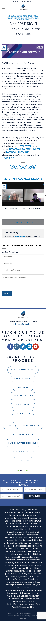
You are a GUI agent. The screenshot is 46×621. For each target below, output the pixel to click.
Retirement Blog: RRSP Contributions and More (23, 17)
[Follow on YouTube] (35, 346)
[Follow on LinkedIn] (29, 346)
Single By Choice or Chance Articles (28, 19)
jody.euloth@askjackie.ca (23, 324)
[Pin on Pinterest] (30, 167)
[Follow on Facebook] (10, 346)
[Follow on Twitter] (23, 346)
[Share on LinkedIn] (34, 167)
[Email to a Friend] (25, 167)
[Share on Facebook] (16, 167)
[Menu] (3, 8)
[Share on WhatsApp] (12, 167)
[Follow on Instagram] (17, 346)
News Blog (18, 17)
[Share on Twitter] (21, 167)
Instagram (15, 149)
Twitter (26, 149)
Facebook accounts (17, 152)
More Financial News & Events (23, 178)
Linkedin (36, 149)
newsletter (24, 146)
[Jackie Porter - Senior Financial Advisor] (23, 7)
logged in (20, 236)
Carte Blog (12, 15)
